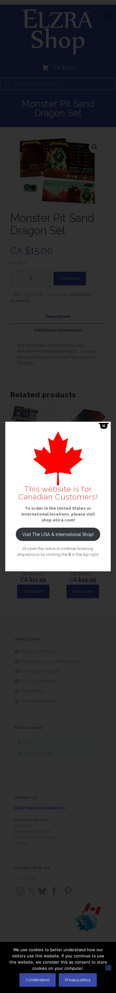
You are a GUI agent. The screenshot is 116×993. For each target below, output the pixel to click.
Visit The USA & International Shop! (58, 534)
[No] (108, 967)
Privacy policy (78, 980)
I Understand (37, 980)
